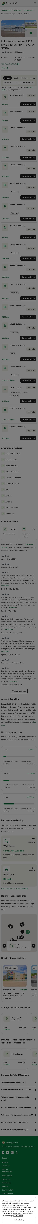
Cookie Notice (18, 1215)
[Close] (35, 1197)
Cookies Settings (19, 1220)
